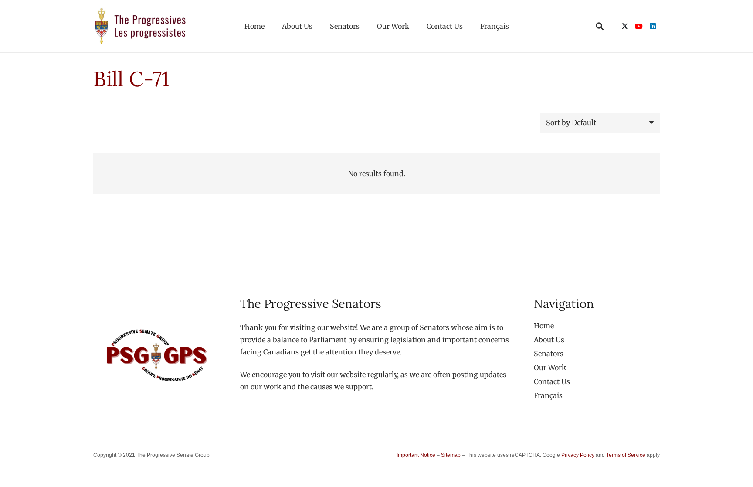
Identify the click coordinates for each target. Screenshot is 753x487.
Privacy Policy (577, 455)
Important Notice (416, 455)
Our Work (550, 367)
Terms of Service (625, 455)
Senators (548, 353)
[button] (599, 26)
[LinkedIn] (653, 26)
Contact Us (552, 381)
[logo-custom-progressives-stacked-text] (140, 26)
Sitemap (451, 455)
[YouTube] (639, 26)
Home (544, 325)
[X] (625, 26)
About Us (549, 339)
